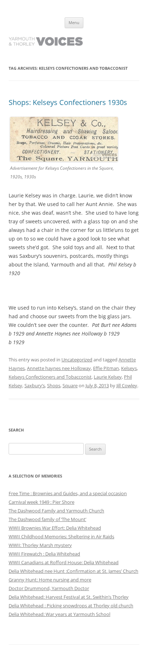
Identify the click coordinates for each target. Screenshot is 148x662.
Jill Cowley (126, 385)
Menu (74, 22)
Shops (53, 385)
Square (70, 385)
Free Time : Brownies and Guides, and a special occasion (68, 493)
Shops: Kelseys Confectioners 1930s (68, 102)
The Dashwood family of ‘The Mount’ (47, 519)
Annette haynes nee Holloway (59, 368)
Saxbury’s (34, 385)
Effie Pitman (106, 368)
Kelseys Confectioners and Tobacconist (50, 377)
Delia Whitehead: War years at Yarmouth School (59, 614)
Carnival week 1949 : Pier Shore (41, 502)
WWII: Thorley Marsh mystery (40, 545)
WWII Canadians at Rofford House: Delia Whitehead (64, 562)
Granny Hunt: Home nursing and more (50, 579)
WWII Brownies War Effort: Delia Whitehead (55, 528)
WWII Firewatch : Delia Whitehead (44, 554)
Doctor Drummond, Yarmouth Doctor (49, 588)
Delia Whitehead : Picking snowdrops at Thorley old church (71, 605)
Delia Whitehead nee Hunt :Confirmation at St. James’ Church (73, 571)
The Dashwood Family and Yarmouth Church (56, 510)
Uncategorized (76, 359)
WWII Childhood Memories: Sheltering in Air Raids (61, 536)
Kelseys (129, 368)
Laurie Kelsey (108, 377)
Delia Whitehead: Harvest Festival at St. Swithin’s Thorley (69, 597)
